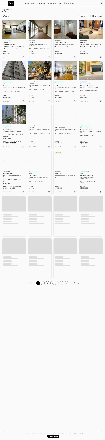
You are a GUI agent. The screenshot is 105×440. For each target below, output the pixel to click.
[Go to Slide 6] (17, 78)
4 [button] (52, 283)
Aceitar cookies (53, 436)
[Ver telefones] (101, 3)
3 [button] (47, 283)
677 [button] (66, 283)
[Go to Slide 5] (15, 78)
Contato (59, 3)
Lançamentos (41, 3)
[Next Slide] (24, 29)
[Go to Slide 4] (14, 78)
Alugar (33, 3)
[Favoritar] (23, 57)
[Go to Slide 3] (64, 78)
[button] (14, 29)
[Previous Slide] (3, 29)
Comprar (27, 3)
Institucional (52, 3)
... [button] (61, 283)
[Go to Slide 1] (10, 36)
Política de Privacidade (77, 433)
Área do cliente (69, 3)
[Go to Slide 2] (11, 78)
